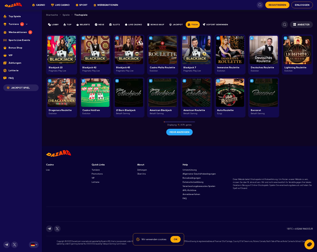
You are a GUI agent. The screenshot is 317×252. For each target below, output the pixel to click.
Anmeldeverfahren (191, 194)
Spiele (66, 15)
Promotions (97, 174)
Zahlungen (142, 170)
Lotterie (95, 182)
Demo (129, 98)
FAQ (184, 198)
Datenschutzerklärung (193, 182)
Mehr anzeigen (179, 132)
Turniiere (96, 170)
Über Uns (141, 174)
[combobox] (34, 244)
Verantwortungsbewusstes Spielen (199, 186)
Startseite (52, 15)
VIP (93, 178)
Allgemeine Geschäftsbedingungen (199, 174)
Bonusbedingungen (192, 178)
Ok (175, 239)
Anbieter (304, 24)
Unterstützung (189, 170)
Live (48, 170)
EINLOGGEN (302, 5)
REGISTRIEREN (277, 5)
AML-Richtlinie (189, 190)
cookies (162, 239)
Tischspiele (81, 15)
